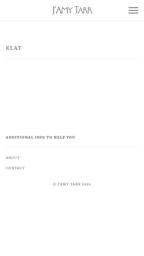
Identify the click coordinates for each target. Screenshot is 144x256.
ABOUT (13, 158)
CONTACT (15, 168)
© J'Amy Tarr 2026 (72, 184)
